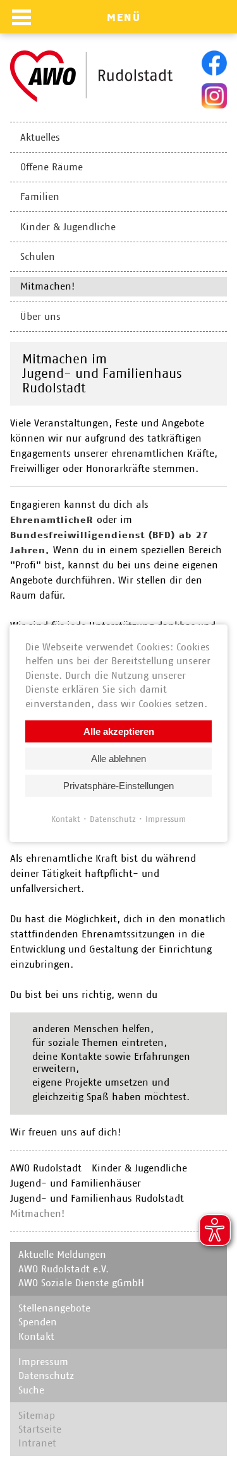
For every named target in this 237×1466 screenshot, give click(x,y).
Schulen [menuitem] (37, 256)
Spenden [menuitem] (37, 1322)
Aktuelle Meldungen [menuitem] (62, 1254)
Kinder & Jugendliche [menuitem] (68, 227)
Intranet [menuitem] (37, 1443)
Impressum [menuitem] (43, 1362)
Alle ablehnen (118, 758)
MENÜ (124, 17)
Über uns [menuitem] (40, 316)
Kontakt (65, 818)
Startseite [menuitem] (39, 1429)
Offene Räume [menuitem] (51, 167)
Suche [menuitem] (31, 1390)
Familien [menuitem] (39, 196)
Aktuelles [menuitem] (40, 137)
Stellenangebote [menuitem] (54, 1308)
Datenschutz (113, 818)
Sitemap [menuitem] (36, 1415)
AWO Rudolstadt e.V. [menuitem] (63, 1269)
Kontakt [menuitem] (36, 1336)
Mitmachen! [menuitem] (47, 286)
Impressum (165, 818)
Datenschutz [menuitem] (46, 1375)
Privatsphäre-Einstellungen (118, 785)
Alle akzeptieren (118, 730)
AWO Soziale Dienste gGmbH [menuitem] (81, 1283)
